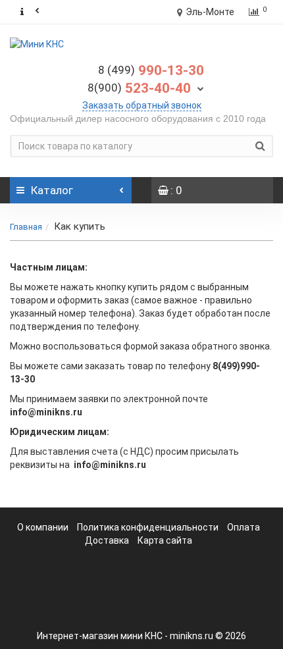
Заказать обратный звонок (141, 105)
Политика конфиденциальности (148, 527)
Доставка (107, 540)
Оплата (243, 527)
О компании (42, 527)
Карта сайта (165, 540)
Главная (26, 227)
